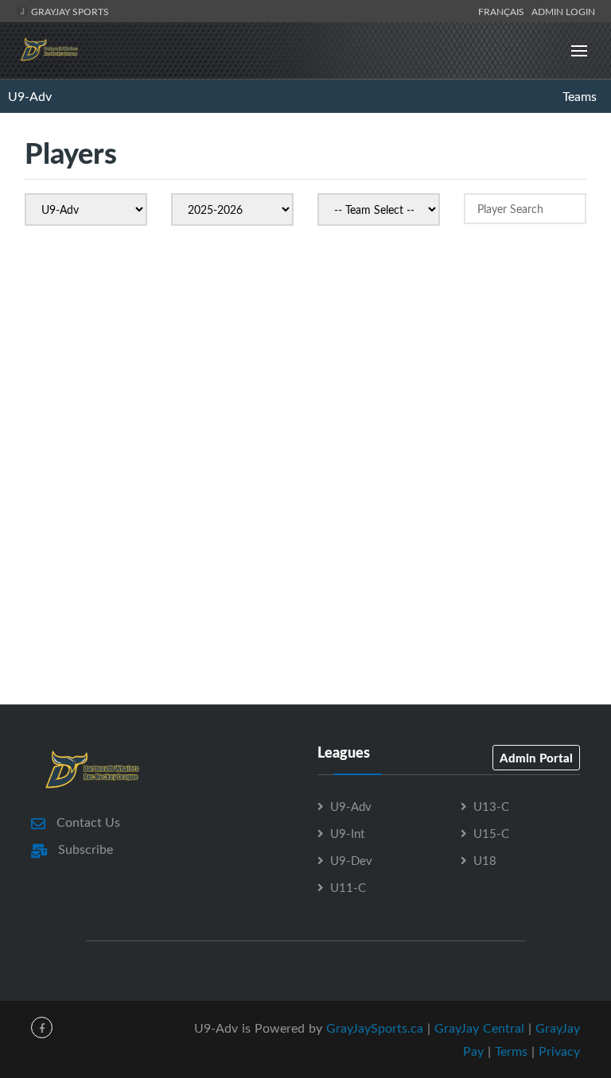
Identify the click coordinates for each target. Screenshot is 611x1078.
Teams (579, 96)
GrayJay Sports (69, 11)
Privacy (559, 1051)
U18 (484, 860)
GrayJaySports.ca (374, 1028)
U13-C (491, 806)
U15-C (491, 833)
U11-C (348, 887)
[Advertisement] (305, 373)
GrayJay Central (479, 1028)
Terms (511, 1051)
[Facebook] (42, 1027)
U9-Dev (351, 860)
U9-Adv (30, 96)
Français (503, 11)
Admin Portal (536, 757)
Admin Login (563, 11)
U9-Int (347, 833)
